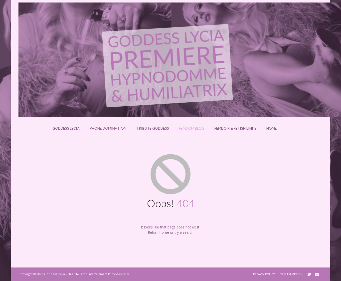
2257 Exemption (291, 274)
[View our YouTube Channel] (317, 274)
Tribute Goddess (152, 128)
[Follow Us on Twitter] (309, 274)
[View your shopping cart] (288, 128)
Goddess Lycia (66, 128)
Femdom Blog (191, 128)
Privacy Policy (264, 274)
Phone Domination (108, 128)
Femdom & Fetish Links (235, 128)
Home (271, 128)
